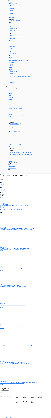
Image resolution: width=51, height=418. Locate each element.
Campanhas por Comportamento (13, 28)
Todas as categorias (3, 180)
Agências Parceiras (12, 96)
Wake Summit (3, 184)
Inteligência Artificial (3, 181)
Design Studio (11, 45)
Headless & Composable (12, 7)
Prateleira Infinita (12, 17)
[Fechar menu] (10, 1)
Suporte (11, 128)
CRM (0, 178)
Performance (11, 13)
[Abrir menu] (8, 0)
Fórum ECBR (3, 185)
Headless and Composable (13, 46)
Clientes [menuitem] (10, 146)
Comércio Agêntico (12, 5)
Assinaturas (11, 9)
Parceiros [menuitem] (10, 95)
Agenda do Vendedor (12, 35)
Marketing (2, 190)
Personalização (11, 47)
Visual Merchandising (12, 8)
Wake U (2, 182)
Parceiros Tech (11, 97)
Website (1, 393)
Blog (10, 118)
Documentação (11, 121)
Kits (10, 12)
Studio (10, 31)
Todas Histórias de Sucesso (12, 149)
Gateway (11, 52)
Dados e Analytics (3, 189)
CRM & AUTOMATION (11, 19)
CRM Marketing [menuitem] (11, 171)
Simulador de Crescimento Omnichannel (14, 124)
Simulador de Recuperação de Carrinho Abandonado (16, 123)
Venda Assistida (11, 16)
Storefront (11, 6)
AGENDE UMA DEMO (12, 162)
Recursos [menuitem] (10, 116)
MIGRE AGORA (10, 58)
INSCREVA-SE (1, 392)
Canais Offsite (11, 29)
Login (9, 162)
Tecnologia (2, 191)
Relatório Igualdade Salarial (17, 417)
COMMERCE (10, 2)
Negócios (2, 187)
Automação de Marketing (13, 25)
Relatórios (11, 26)
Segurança (11, 11)
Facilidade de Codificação (13, 14)
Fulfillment (11, 36)
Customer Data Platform (12, 24)
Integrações (11, 22)
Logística (2, 186)
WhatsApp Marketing (12, 30)
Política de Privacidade (8, 417)
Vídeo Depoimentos (12, 147)
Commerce (2, 178)
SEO (10, 50)
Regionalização (11, 10)
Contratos (12, 417)
